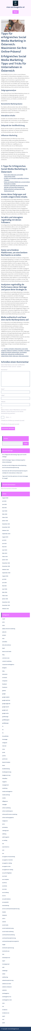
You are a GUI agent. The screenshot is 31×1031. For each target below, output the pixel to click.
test (3, 954)
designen (4, 668)
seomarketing (5, 905)
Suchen (6, 438)
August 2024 (5, 576)
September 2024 (6, 573)
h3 (2, 733)
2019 (3, 622)
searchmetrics (5, 847)
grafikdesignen (5, 720)
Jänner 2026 (5, 521)
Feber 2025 (5, 556)
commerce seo (5, 658)
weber (3, 974)
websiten (4, 990)
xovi (3, 1019)
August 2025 (5, 537)
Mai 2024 (4, 586)
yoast (3, 1023)
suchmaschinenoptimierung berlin (10, 941)
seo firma (4, 883)
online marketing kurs (7, 811)
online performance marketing (9, 814)
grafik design (5, 717)
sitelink (4, 922)
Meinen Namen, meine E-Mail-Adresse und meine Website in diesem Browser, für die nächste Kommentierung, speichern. (13, 411)
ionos (3, 749)
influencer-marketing (12, 351)
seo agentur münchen (7, 860)
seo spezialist (5, 902)
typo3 (3, 961)
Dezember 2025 (6, 524)
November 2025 (6, 527)
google (4, 694)
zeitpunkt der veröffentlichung (16, 354)
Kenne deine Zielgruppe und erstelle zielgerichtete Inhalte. (13, 176)
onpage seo (5, 821)
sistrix (3, 918)
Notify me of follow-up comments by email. (13, 421)
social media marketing (7, 931)
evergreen (4, 681)
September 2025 (6, 534)
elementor (4, 674)
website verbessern (7, 987)
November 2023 (6, 605)
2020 (3, 625)
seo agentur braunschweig (8, 857)
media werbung (6, 795)
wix (3, 1006)
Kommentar (4, 370)
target (3, 945)
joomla (4, 756)
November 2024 (6, 566)
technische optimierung (8, 948)
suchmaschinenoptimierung (9, 938)
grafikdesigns (5, 723)
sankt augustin (5, 837)
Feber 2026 (5, 517)
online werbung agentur (8, 817)
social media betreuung (8, 928)
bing (3, 655)
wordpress (4, 1010)
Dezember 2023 (6, 602)
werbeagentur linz (6, 997)
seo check (4, 876)
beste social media (6, 651)
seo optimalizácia (6, 899)
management (5, 785)
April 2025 (4, 550)
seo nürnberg (5, 892)
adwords (4, 632)
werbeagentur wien (7, 1000)
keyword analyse (6, 762)
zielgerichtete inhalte (6, 356)
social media (5, 925)
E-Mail (3, 395)
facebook (4, 684)
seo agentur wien (6, 866)
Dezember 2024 (6, 563)
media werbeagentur (7, 791)
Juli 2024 (4, 579)
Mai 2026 (4, 508)
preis (3, 824)
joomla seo (4, 759)
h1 (2, 726)
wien (3, 1003)
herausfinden (5, 736)
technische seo (5, 951)
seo (3, 853)
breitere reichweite (9, 349)
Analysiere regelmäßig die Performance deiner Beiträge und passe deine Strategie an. (16, 186)
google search (5, 707)
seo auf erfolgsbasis (7, 873)
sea (3, 844)
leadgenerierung (6, 775)
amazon (4, 635)
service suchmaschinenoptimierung (10, 909)
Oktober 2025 (5, 530)
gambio (4, 691)
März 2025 (4, 553)
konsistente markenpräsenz (12, 352)
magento (4, 782)
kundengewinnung (6, 772)
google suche (5, 713)
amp (3, 638)
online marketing (6, 808)
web (3, 967)
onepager (4, 804)
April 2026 (4, 511)
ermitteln (4, 678)
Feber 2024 (5, 596)
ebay (3, 671)
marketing (4, 788)
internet (4, 746)
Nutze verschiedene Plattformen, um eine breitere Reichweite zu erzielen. (17, 183)
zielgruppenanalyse (24, 356)
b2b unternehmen (6, 645)
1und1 (3, 619)
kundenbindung (6, 769)
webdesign (4, 971)
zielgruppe (15, 356)
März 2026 (4, 514)
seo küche (4, 886)
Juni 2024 (4, 583)
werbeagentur (5, 993)
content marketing (6, 661)
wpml (3, 1016)
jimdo (3, 752)
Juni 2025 (4, 543)
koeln (3, 765)
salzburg (4, 834)
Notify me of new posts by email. (10, 424)
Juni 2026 (4, 504)
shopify (4, 912)
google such (5, 710)
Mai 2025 (4, 547)
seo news (4, 889)
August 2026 (5, 498)
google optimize (6, 700)
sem (3, 850)
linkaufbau (4, 778)
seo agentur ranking (7, 863)
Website (3, 402)
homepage (4, 739)
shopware (4, 915)
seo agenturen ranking (7, 870)
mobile (4, 798)
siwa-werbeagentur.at (15, 7)
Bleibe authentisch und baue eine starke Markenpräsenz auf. (14, 190)
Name (3, 389)
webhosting (5, 977)
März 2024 (4, 592)
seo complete (5, 879)
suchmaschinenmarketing (8, 935)
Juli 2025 (4, 540)
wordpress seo (5, 1013)
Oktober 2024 (5, 569)
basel (3, 648)
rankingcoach (5, 831)
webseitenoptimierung (7, 980)
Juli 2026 (4, 501)
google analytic (6, 697)
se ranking (4, 840)
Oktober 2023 (5, 609)
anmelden (4, 642)
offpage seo (5, 801)
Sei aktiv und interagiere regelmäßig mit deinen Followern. (16, 179)
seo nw (4, 896)
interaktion (21, 351)
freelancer (4, 687)
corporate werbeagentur (8, 664)
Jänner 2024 (5, 599)
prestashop (5, 827)
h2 (2, 730)
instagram (4, 743)
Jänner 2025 (5, 560)
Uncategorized (5, 964)
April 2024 (4, 589)
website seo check (6, 984)
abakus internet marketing (8, 629)
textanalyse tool (6, 958)
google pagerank (6, 704)
